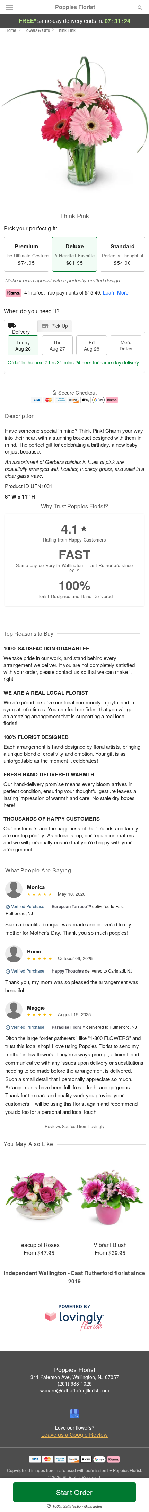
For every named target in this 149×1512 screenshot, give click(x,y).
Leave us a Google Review (74, 1435)
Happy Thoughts (68, 971)
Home (10, 30)
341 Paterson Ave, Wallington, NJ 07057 (74, 1376)
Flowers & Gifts (36, 30)
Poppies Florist (75, 7)
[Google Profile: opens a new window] (74, 1413)
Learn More (116, 292)
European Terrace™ (71, 906)
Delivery (21, 330)
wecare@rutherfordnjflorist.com (74, 1390)
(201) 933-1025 (75, 1383)
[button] (134, 1496)
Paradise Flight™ (68, 1027)
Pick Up (59, 325)
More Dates (126, 345)
